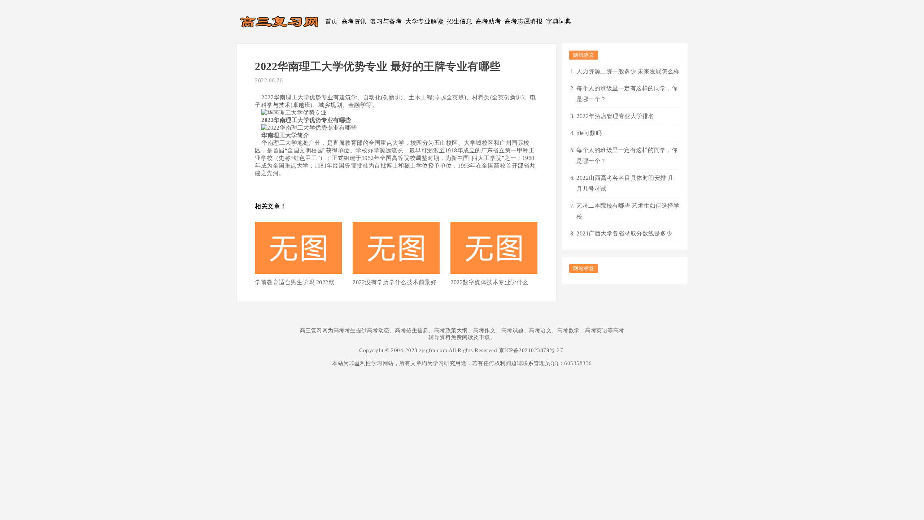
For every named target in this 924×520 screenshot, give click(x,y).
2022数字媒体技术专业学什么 (489, 282)
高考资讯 (354, 21)
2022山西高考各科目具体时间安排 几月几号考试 (625, 183)
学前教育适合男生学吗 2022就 (294, 282)
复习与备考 (386, 21)
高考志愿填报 (523, 21)
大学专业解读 (424, 21)
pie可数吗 (589, 133)
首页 (331, 21)
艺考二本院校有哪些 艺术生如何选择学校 (627, 211)
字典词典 (558, 21)
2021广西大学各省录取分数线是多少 (624, 233)
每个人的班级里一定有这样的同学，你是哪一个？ (627, 93)
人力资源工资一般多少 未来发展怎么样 (627, 71)
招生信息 (459, 21)
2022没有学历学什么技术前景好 (394, 282)
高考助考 (488, 21)
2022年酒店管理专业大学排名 (615, 116)
